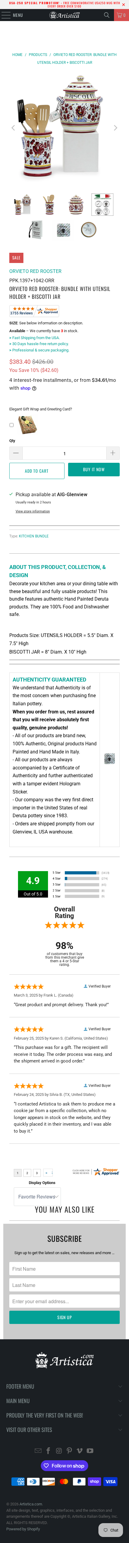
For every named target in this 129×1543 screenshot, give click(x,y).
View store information (33, 511)
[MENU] (3, 15)
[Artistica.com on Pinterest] (69, 1451)
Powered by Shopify (23, 1529)
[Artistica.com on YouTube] (90, 1451)
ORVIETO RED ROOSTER (35, 271)
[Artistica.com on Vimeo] (79, 1451)
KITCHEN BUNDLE (34, 536)
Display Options (42, 1182)
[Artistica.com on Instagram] (59, 1451)
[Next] (115, 127)
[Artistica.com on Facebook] (48, 1451)
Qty (12, 440)
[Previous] (14, 127)
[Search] (106, 15)
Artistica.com (31, 1504)
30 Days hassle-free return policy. (39, 344)
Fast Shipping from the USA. (34, 338)
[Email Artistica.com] (38, 1451)
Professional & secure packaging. (39, 350)
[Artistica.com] (64, 15)
